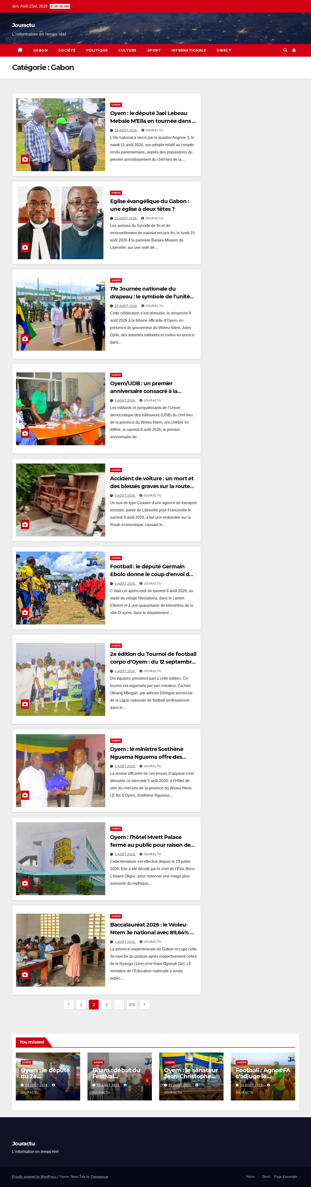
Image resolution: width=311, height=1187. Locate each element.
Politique (97, 50)
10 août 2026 (126, 306)
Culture (127, 50)
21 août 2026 (108, 1085)
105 (131, 1004)
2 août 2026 (125, 942)
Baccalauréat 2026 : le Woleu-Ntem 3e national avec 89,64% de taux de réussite (153, 932)
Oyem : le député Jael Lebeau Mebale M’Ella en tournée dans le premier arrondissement (153, 121)
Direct (224, 50)
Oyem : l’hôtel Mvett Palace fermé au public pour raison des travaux (151, 845)
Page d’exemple (285, 1176)
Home (250, 1176)
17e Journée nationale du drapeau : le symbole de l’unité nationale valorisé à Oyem (150, 297)
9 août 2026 (125, 400)
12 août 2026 (126, 130)
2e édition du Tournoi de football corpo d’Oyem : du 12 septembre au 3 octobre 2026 (153, 662)
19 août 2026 (252, 1085)
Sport (154, 50)
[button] (285, 50)
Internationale (189, 50)
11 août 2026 (126, 218)
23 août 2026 (37, 1085)
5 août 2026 (125, 766)
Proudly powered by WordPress (34, 1176)
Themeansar (99, 1176)
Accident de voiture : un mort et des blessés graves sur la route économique (152, 486)
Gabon (40, 50)
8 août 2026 (125, 583)
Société (67, 50)
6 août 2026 (125, 671)
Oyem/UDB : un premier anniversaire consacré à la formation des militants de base (152, 391)
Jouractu (23, 25)
